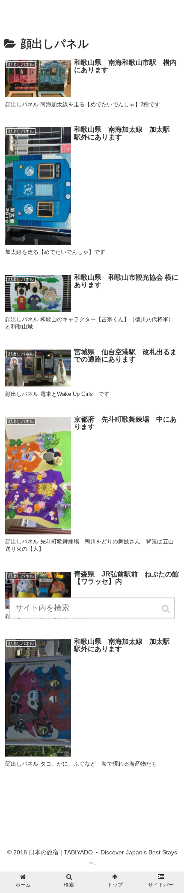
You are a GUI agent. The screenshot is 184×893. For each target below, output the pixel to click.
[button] (166, 608)
